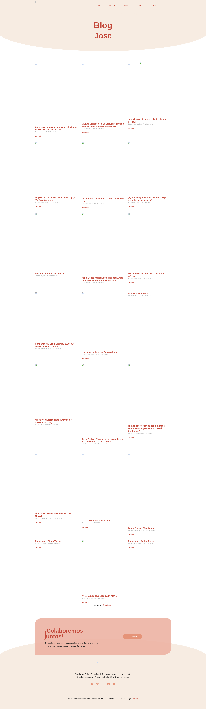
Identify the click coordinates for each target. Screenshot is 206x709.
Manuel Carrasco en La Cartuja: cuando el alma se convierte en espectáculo (103, 125)
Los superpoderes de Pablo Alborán (100, 352)
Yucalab (135, 698)
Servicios (112, 5)
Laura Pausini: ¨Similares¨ (141, 528)
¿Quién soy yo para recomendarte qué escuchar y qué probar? (147, 198)
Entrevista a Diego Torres (48, 541)
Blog (126, 5)
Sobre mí (97, 5)
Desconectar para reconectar (50, 273)
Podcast (138, 5)
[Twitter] (97, 684)
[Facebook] (92, 684)
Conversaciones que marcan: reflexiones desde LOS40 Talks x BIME (56, 128)
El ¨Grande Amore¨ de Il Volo (96, 521)
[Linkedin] (108, 684)
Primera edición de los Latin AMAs (99, 596)
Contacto (152, 5)
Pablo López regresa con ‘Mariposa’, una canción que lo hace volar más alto (102, 279)
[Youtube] (114, 684)
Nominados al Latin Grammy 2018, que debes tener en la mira (55, 345)
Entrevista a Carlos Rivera (141, 541)
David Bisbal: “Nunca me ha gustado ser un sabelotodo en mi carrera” (102, 440)
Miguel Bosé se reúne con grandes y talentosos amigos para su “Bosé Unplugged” (146, 428)
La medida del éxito (138, 293)
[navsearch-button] (167, 5)
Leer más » (38, 136)
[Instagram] (103, 684)
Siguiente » (108, 605)
